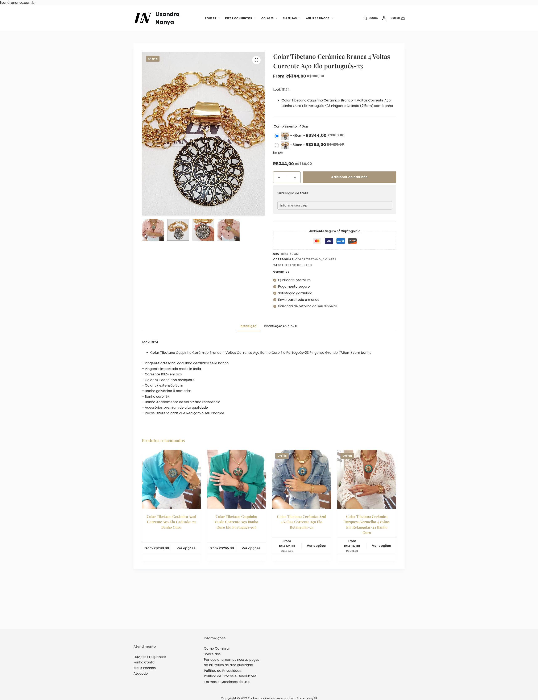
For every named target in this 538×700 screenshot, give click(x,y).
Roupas (210, 18)
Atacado (140, 673)
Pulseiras (290, 18)
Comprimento (285, 126)
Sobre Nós (212, 654)
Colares (267, 18)
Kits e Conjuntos (238, 18)
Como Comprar (217, 648)
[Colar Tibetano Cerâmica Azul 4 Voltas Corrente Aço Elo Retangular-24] (301, 479)
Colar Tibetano (308, 259)
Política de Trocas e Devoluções (230, 676)
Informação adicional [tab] (281, 326)
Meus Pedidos (144, 668)
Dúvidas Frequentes (149, 656)
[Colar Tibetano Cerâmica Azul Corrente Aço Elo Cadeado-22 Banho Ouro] (171, 479)
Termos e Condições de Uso (227, 681)
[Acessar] (384, 18)
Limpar (278, 152)
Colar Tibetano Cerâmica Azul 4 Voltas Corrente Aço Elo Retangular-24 (301, 521)
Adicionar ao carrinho (349, 177)
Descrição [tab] (248, 326)
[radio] (310, 136)
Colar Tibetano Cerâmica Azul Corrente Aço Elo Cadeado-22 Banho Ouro (171, 521)
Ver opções (186, 548)
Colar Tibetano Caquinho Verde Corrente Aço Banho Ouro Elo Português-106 (236, 521)
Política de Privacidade (222, 670)
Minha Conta (143, 662)
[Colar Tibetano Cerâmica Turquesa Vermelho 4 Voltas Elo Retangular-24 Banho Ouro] (366, 479)
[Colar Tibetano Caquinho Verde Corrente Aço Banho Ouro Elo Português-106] (236, 479)
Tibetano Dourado (297, 265)
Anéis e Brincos (317, 18)
